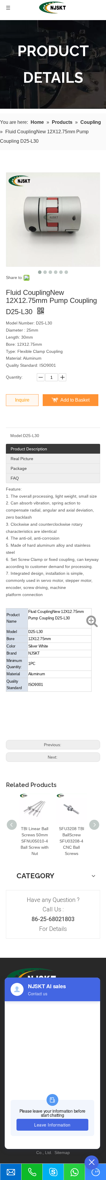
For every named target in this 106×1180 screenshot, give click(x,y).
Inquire (22, 399)
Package (19, 468)
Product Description (29, 449)
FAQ (15, 478)
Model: (16, 435)
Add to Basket (75, 399)
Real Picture (22, 458)
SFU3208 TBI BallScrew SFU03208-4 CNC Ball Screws (71, 841)
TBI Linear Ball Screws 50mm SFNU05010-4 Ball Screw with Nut (35, 841)
